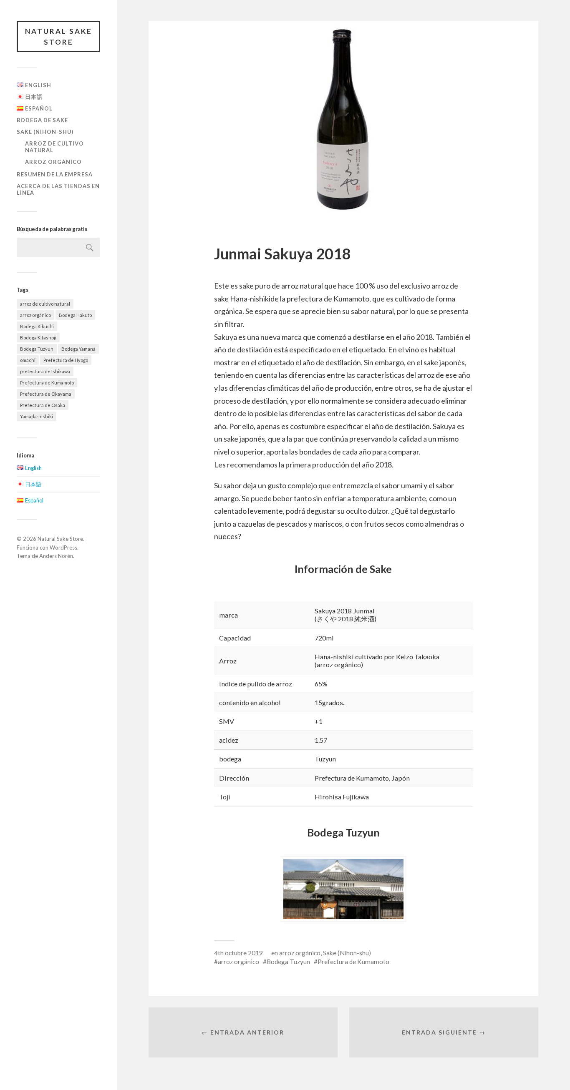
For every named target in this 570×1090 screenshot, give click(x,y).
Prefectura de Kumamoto (47, 382)
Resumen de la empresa (55, 174)
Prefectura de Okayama (45, 394)
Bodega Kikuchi (37, 326)
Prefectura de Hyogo (65, 360)
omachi (27, 360)
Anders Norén (56, 556)
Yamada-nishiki (36, 416)
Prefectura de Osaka (42, 405)
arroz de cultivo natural (54, 146)
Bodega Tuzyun (36, 349)
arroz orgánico (53, 161)
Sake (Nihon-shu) (45, 131)
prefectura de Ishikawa (45, 371)
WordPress (63, 547)
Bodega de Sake (42, 120)
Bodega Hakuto (75, 315)
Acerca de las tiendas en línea (58, 189)
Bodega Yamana (78, 349)
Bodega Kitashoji (38, 337)
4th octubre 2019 (238, 953)
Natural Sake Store (58, 36)
